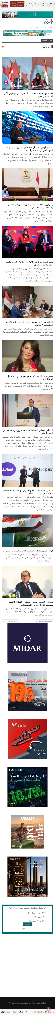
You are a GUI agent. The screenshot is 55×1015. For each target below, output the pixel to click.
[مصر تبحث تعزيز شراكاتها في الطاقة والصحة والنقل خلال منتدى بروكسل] (27, 242)
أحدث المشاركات (9, 621)
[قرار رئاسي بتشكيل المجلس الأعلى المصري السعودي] (27, 531)
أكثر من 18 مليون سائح (36, 921)
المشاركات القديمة (45, 621)
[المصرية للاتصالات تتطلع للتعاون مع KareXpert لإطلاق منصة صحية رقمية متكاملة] (27, 470)
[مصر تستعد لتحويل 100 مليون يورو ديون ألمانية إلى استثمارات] (27, 356)
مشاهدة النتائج (27, 929)
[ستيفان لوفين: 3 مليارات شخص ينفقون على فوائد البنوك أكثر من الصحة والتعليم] (27, 127)
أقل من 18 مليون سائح (36, 913)
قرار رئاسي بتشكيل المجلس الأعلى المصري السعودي (28, 550)
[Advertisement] (27, 967)
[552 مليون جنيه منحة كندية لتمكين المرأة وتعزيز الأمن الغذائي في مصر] (27, 73)
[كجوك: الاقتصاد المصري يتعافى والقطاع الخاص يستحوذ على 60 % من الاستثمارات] (27, 582)
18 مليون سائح (39, 917)
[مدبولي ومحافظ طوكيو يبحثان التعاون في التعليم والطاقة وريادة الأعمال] (27, 184)
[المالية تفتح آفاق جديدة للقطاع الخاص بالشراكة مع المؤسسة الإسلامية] (27, 302)
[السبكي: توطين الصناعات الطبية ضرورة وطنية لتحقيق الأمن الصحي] (27, 410)
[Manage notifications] (49, 1009)
